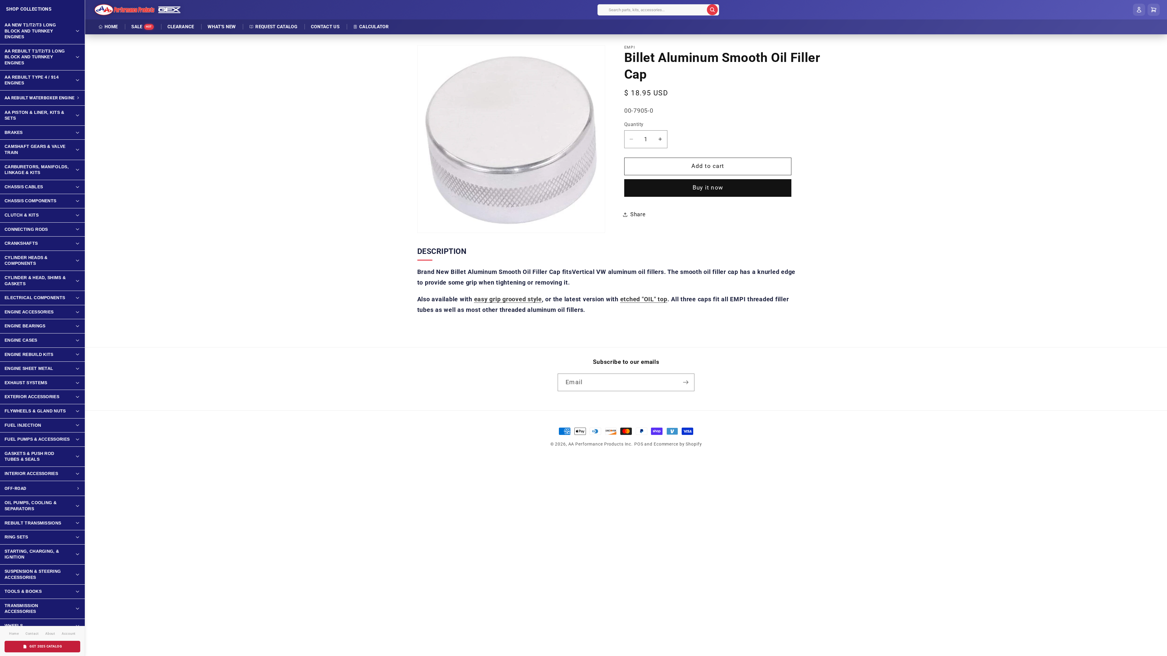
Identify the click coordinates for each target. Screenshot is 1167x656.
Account (69, 634)
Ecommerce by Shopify (678, 444)
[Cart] (1154, 10)
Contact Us (325, 26)
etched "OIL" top (643, 299)
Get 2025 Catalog (45, 646)
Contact (32, 634)
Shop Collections (28, 9)
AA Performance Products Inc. (600, 444)
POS (638, 444)
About (50, 634)
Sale (141, 26)
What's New (222, 26)
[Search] (712, 9)
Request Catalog (276, 26)
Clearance (180, 26)
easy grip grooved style (508, 299)
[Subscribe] (685, 382)
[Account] (1139, 10)
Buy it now (708, 187)
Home (111, 26)
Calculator (374, 26)
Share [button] (638, 214)
